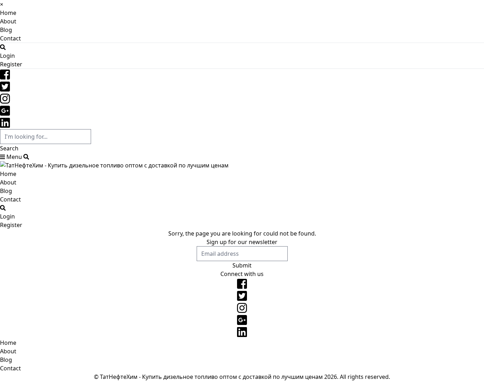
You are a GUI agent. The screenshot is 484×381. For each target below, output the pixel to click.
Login (7, 56)
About (8, 21)
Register (11, 64)
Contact (10, 38)
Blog (6, 30)
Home (8, 13)
